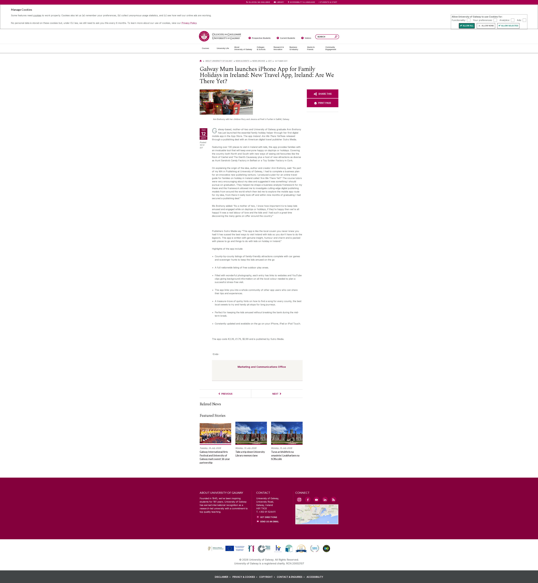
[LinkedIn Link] (325, 499)
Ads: (519, 20)
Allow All (468, 26)
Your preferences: (482, 20)
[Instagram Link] (299, 499)
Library (280, 2)
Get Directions (268, 517)
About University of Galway (219, 61)
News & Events (242, 61)
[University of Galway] (220, 36)
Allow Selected (509, 26)
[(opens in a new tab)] (226, 550)
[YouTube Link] (316, 499)
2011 (270, 61)
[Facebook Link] (308, 499)
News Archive (258, 61)
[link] (225, 548)
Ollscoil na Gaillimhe (259, 2)
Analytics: (504, 20)
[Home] (201, 61)
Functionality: (459, 20)
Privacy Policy (189, 23)
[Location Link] (316, 522)
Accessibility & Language (302, 2)
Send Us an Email (269, 521)
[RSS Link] (333, 499)
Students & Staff (328, 2)
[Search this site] (336, 37)
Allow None (488, 26)
